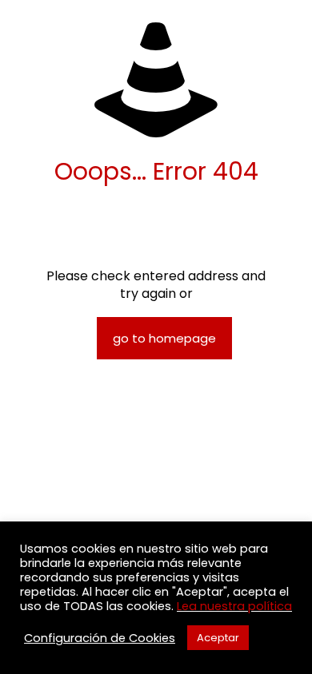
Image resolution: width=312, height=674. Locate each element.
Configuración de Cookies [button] (99, 638)
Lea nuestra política (234, 606)
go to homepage (164, 338)
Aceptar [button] (218, 637)
